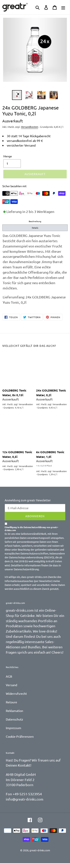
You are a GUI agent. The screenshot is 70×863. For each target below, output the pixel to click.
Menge (7, 156)
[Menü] (63, 7)
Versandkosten (29, 126)
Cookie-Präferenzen (20, 736)
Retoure (11, 702)
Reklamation (14, 711)
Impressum (13, 728)
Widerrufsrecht (16, 693)
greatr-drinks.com (40, 850)
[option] (17, 95)
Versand (11, 685)
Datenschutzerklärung (26, 569)
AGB (9, 676)
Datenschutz (14, 719)
